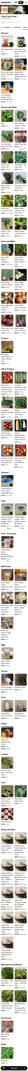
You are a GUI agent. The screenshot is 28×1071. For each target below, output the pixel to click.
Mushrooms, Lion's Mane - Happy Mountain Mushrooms (20, 609)
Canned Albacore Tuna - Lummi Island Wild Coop (7, 491)
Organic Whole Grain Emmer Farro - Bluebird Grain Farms (7, 953)
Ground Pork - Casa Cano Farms (6, 715)
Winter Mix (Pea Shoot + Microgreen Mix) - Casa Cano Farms (20, 1007)
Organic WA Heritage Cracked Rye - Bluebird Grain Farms (20, 903)
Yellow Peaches (6, 822)
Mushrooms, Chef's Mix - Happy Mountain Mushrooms (7, 609)
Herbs (25, 27)
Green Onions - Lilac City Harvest (7, 284)
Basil (2, 123)
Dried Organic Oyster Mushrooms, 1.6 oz (20, 585)
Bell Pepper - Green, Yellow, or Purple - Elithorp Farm (6, 358)
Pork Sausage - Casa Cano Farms (20, 715)
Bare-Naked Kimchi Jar (7, 50)
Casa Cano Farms (8, 16)
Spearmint (4, 1060)
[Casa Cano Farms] (4, 10)
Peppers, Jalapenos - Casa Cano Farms (20, 412)
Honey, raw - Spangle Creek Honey (6, 742)
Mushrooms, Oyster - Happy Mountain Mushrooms (6, 634)
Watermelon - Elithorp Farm (19, 800)
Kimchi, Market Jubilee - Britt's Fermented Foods (7, 97)
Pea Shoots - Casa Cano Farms (7, 982)
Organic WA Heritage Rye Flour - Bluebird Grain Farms (7, 928)
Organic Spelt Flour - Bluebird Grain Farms (6, 902)
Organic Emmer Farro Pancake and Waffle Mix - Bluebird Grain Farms (20, 850)
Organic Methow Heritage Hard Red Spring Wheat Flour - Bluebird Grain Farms (7, 877)
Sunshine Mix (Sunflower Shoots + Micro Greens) (7, 1006)
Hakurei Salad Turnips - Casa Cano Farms (19, 285)
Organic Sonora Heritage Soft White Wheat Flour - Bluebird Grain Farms (21, 877)
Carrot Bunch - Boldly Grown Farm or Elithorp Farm (20, 261)
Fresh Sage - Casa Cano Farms (20, 166)
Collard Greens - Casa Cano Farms (20, 125)
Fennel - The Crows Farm (5, 166)
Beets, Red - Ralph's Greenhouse (5, 260)
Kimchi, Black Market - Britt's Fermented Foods (20, 74)
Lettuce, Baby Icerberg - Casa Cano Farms (20, 211)
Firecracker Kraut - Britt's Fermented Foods (20, 52)
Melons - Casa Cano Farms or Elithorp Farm (5, 801)
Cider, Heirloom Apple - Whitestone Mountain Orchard (7, 553)
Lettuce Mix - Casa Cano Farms (6, 210)
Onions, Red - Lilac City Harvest (7, 329)
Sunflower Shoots (20, 687)
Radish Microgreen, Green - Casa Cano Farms (21, 983)
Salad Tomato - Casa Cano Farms (6, 434)
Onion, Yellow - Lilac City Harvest (20, 307)
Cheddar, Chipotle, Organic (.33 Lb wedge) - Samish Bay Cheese (7, 520)
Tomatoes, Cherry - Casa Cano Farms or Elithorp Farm (7, 460)
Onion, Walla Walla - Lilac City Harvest (7, 308)
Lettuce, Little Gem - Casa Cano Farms (6, 773)
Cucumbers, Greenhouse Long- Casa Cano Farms (20, 387)
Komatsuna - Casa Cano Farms (20, 187)
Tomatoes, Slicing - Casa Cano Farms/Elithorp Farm (21, 461)
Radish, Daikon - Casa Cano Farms (20, 329)
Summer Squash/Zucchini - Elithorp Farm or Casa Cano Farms (20, 436)
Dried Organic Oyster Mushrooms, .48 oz (7, 585)
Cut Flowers (17, 27)
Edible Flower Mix (20, 144)
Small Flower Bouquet (5, 1035)
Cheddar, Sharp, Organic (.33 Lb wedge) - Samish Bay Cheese (20, 520)
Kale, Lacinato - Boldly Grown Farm (6, 188)
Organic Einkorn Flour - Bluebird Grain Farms (6, 848)
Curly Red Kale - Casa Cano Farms (6, 145)
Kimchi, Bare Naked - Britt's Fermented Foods (7, 74)
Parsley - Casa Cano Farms (5, 232)
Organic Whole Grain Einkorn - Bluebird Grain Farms (19, 928)
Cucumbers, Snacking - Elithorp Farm (7, 412)
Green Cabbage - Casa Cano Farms (6, 688)
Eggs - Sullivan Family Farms (5, 662)
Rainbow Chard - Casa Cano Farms (20, 232)
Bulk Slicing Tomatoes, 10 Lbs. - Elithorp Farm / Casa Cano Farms (7, 388)
